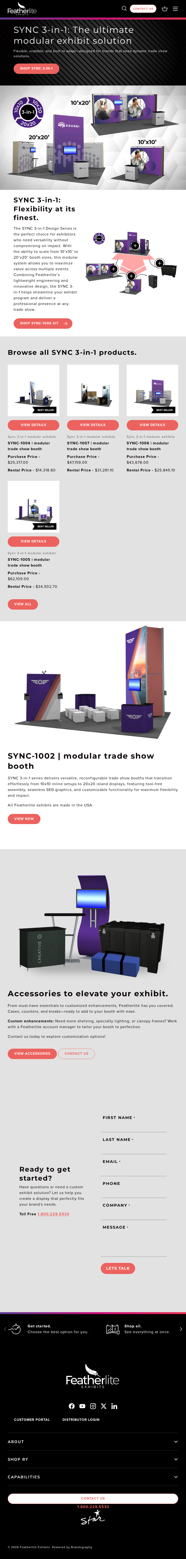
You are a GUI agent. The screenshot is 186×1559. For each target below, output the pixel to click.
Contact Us (143, 9)
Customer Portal (32, 1419)
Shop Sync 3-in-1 (36, 68)
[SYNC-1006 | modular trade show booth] (152, 390)
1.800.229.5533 (93, 1506)
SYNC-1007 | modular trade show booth (88, 446)
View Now (24, 818)
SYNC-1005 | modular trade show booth (29, 562)
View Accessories (32, 1053)
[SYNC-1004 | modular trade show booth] (33, 390)
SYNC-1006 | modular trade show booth (148, 446)
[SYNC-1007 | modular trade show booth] (93, 390)
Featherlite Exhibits (35, 1547)
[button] (164, 8)
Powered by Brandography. (72, 1547)
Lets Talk (118, 1268)
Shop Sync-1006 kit (39, 323)
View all (22, 604)
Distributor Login (81, 1419)
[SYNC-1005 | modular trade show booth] (33, 506)
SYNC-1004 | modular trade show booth (29, 446)
